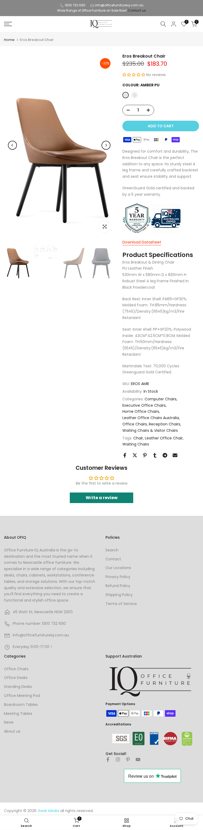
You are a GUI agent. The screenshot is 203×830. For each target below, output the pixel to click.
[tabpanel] (160, 317)
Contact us (137, 10)
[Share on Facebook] (124, 455)
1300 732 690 (75, 5)
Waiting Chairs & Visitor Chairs (150, 430)
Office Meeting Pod (22, 695)
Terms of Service (121, 603)
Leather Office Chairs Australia (150, 417)
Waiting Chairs (135, 444)
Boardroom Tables (21, 704)
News (8, 722)
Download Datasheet (141, 242)
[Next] (106, 145)
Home (9, 39)
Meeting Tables (18, 713)
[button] (134, 74)
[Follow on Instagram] (118, 759)
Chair (138, 438)
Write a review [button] (102, 498)
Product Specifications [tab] (157, 255)
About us (12, 731)
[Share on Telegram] (165, 455)
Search (111, 550)
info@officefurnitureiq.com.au (119, 5)
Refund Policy (117, 585)
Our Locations (118, 567)
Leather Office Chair (164, 438)
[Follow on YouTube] (138, 759)
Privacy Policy (117, 576)
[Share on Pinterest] (144, 455)
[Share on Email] (175, 455)
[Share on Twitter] (134, 455)
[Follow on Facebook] (107, 759)
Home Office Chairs (140, 411)
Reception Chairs (164, 424)
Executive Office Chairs (144, 405)
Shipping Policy (119, 594)
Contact (113, 559)
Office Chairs (134, 424)
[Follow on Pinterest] (128, 759)
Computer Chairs (161, 399)
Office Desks (15, 677)
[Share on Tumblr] (155, 455)
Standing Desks (18, 686)
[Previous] (12, 145)
